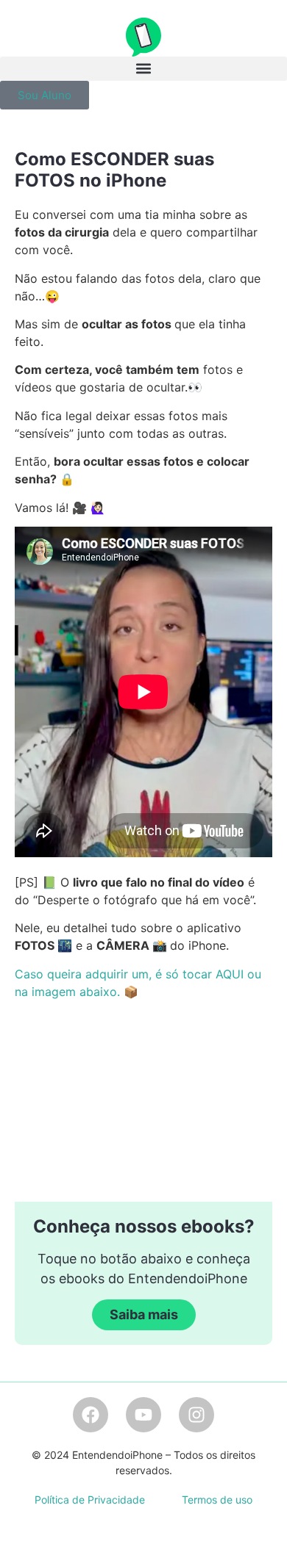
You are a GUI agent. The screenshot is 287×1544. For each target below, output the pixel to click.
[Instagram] (196, 1414)
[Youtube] (143, 1414)
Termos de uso (217, 1499)
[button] (143, 69)
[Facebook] (90, 1414)
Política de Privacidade (90, 1499)
